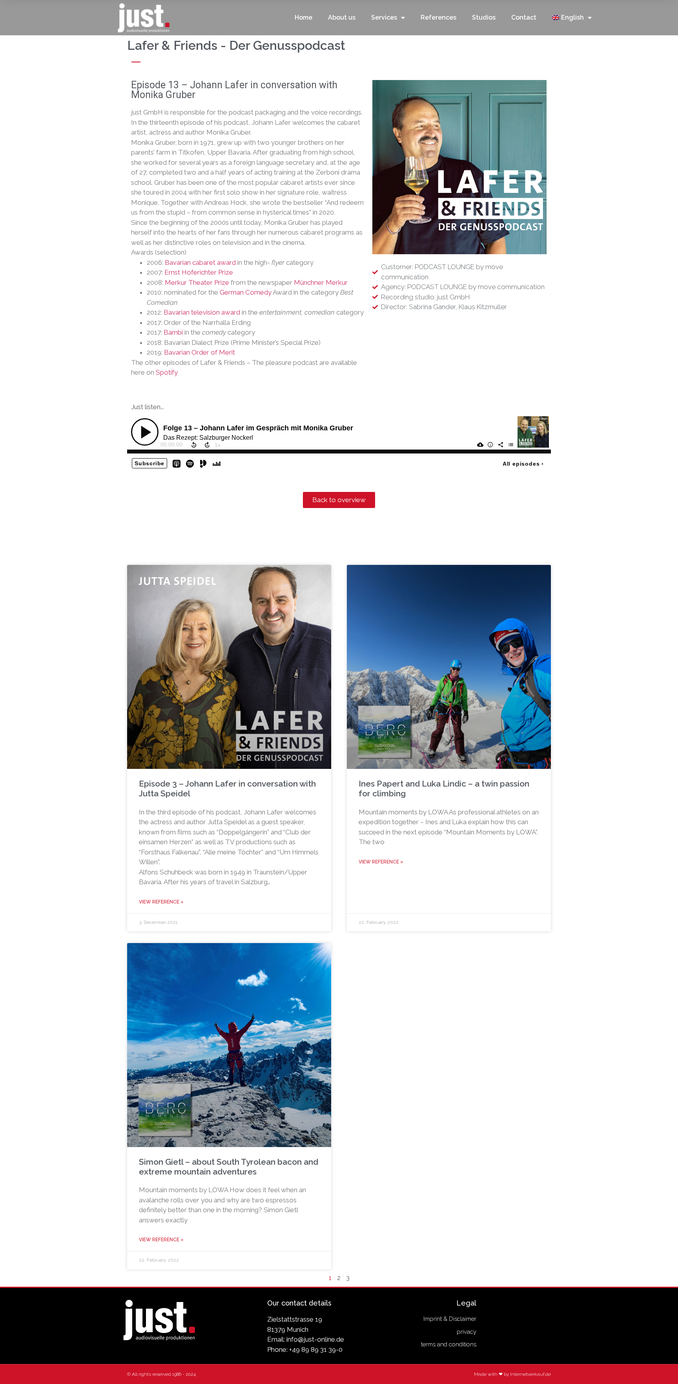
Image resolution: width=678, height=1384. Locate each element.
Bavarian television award (202, 312)
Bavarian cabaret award (200, 262)
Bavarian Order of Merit (199, 352)
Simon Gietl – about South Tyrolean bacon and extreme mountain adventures (228, 1166)
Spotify (167, 372)
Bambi (173, 332)
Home (303, 17)
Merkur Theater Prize (197, 282)
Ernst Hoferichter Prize (198, 272)
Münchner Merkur (321, 282)
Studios (484, 17)
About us (341, 17)
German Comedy (246, 292)
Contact (523, 17)
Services (384, 17)
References (438, 17)
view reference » (161, 902)
